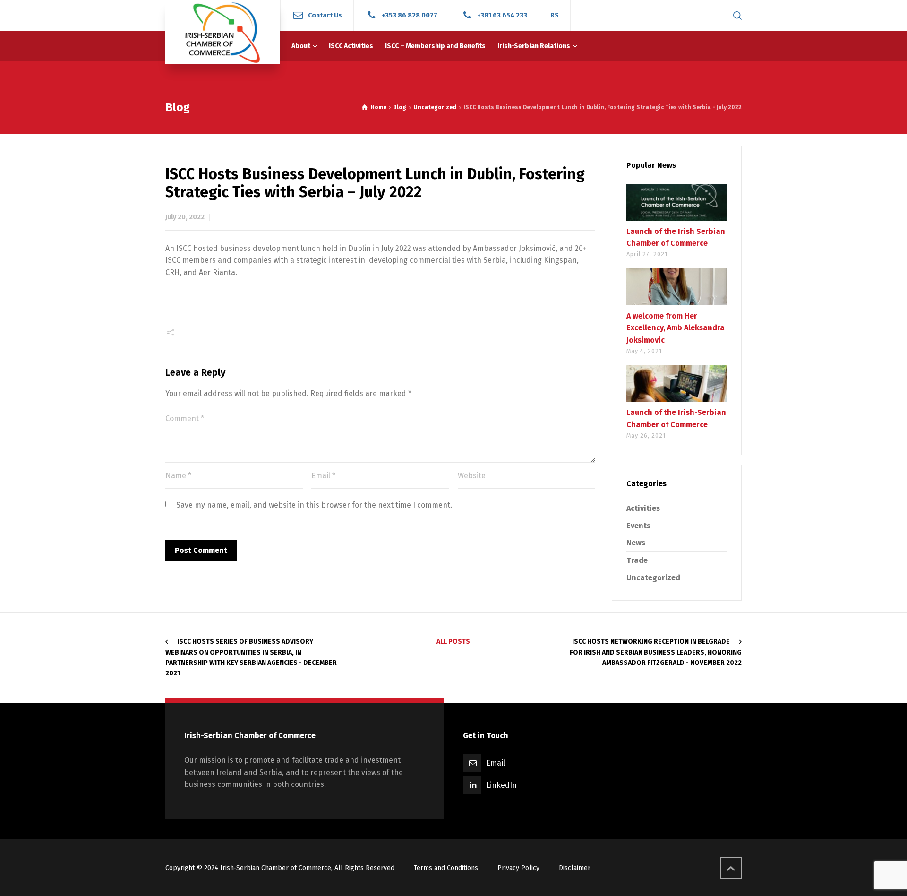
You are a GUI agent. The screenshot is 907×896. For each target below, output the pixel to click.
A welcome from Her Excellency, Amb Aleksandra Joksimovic (675, 328)
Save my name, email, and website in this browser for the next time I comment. (314, 504)
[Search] (735, 15)
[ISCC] (222, 32)
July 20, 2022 (185, 217)
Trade (637, 560)
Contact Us (325, 15)
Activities (643, 508)
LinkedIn (501, 785)
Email (495, 762)
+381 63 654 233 (502, 15)
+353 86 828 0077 (409, 15)
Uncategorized (653, 577)
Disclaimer (574, 868)
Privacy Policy (518, 868)
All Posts (453, 642)
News (635, 542)
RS (554, 15)
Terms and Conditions (446, 868)
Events (638, 525)
